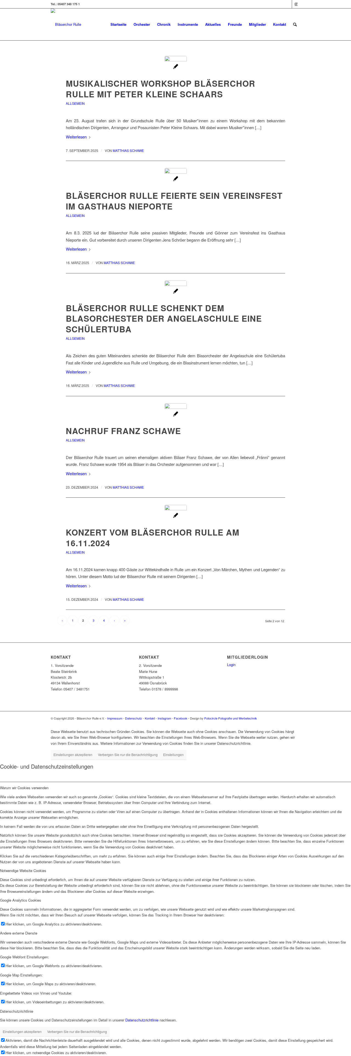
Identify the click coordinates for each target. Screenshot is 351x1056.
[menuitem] (118, 24)
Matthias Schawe (128, 150)
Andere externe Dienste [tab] (18, 933)
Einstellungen (173, 754)
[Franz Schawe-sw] (176, 414)
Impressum (114, 718)
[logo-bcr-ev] (66, 24)
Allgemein (75, 103)
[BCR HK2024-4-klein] (176, 516)
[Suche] (295, 24)
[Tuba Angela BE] (176, 292)
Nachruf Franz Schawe (123, 431)
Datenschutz (133, 718)
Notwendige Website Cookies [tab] (23, 870)
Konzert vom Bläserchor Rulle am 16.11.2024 (152, 537)
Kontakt (150, 718)
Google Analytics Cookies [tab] (20, 900)
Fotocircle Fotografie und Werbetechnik (230, 718)
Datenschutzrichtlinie (141, 1020)
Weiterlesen (76, 137)
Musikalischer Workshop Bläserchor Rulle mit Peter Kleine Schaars (160, 88)
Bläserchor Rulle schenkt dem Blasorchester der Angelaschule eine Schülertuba (164, 318)
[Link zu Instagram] (296, 4)
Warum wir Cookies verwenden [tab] (24, 787)
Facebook (180, 718)
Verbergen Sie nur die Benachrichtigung (128, 754)
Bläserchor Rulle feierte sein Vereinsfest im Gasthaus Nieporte (174, 200)
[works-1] (176, 67)
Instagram (164, 718)
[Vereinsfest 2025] (176, 179)
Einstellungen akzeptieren (72, 754)
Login (231, 664)
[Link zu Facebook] (288, 4)
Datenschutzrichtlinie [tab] (16, 1011)
